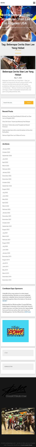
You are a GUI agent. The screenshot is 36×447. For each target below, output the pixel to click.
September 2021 (7, 226)
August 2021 (6, 229)
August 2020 (6, 243)
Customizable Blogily (26, 445)
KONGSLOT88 (8, 366)
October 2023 (6, 152)
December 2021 (6, 216)
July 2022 (5, 192)
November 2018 (6, 280)
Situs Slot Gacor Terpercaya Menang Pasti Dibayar (16, 121)
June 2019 (5, 266)
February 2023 (6, 169)
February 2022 (6, 209)
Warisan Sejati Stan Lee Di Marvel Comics (13, 135)
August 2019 (6, 260)
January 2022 (6, 212)
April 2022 (5, 202)
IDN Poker (28, 312)
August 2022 (6, 189)
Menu (3, 3)
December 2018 (6, 276)
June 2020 (5, 249)
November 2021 (6, 219)
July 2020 (5, 246)
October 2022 (6, 182)
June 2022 (5, 196)
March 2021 (5, 236)
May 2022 (5, 199)
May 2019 (5, 270)
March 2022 (5, 206)
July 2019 (5, 263)
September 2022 (7, 186)
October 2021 (6, 223)
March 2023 (5, 165)
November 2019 (6, 256)
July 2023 (5, 159)
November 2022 (6, 179)
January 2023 (6, 172)
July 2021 (5, 233)
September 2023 (7, 155)
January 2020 (6, 253)
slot (6, 353)
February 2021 (6, 239)
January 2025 (6, 149)
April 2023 (5, 162)
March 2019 (5, 273)
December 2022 (6, 176)
